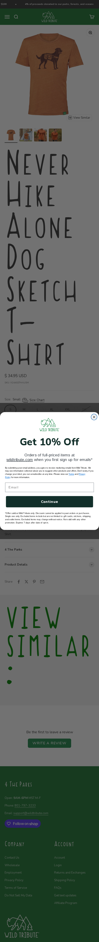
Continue (49, 501)
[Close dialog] (94, 417)
